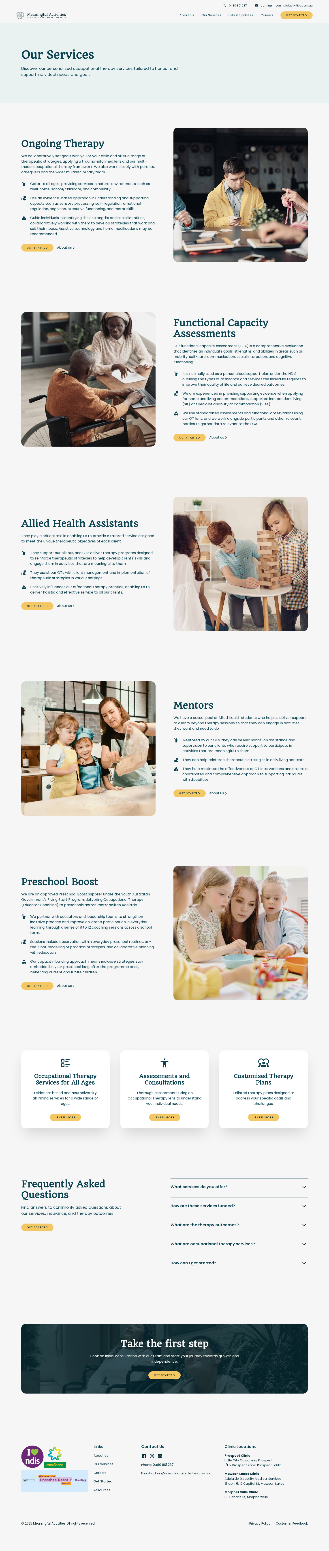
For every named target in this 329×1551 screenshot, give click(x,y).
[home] (41, 15)
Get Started (296, 15)
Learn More (65, 1117)
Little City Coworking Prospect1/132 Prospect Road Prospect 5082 (252, 1460)
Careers (267, 15)
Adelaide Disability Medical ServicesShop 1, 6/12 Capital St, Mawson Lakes (254, 1478)
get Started (164, 1375)
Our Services (211, 15)
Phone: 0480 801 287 (157, 1465)
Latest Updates (241, 15)
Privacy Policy (259, 1523)
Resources (102, 1490)
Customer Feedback (292, 1523)
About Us (186, 15)
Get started (37, 1227)
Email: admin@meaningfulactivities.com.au (176, 1473)
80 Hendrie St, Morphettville (246, 1494)
